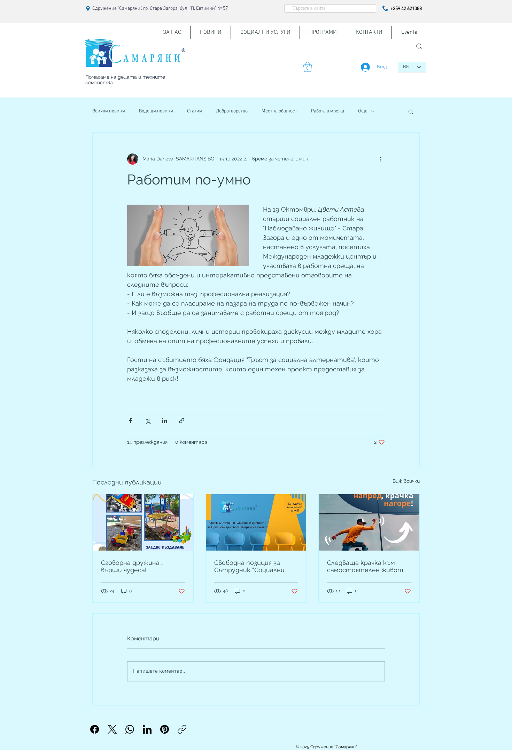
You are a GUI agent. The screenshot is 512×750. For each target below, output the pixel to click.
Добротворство (232, 111)
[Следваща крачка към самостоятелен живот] (369, 522)
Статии (194, 111)
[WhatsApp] (129, 729)
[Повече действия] (381, 159)
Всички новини (108, 111)
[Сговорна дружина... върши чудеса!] (143, 522)
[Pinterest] (164, 729)
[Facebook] (94, 729)
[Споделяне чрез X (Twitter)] (147, 420)
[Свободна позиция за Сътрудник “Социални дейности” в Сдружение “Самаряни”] (256, 522)
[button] (307, 67)
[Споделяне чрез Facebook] (130, 420)
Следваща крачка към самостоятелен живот (365, 566)
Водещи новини (156, 111)
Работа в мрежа (327, 111)
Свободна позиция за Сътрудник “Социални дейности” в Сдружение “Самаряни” (252, 566)
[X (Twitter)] (112, 729)
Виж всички (406, 481)
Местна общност (279, 111)
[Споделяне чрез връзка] (181, 420)
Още (362, 111)
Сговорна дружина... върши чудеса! (132, 566)
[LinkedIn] (147, 729)
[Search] (419, 46)
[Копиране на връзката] (182, 729)
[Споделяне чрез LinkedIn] (164, 420)
